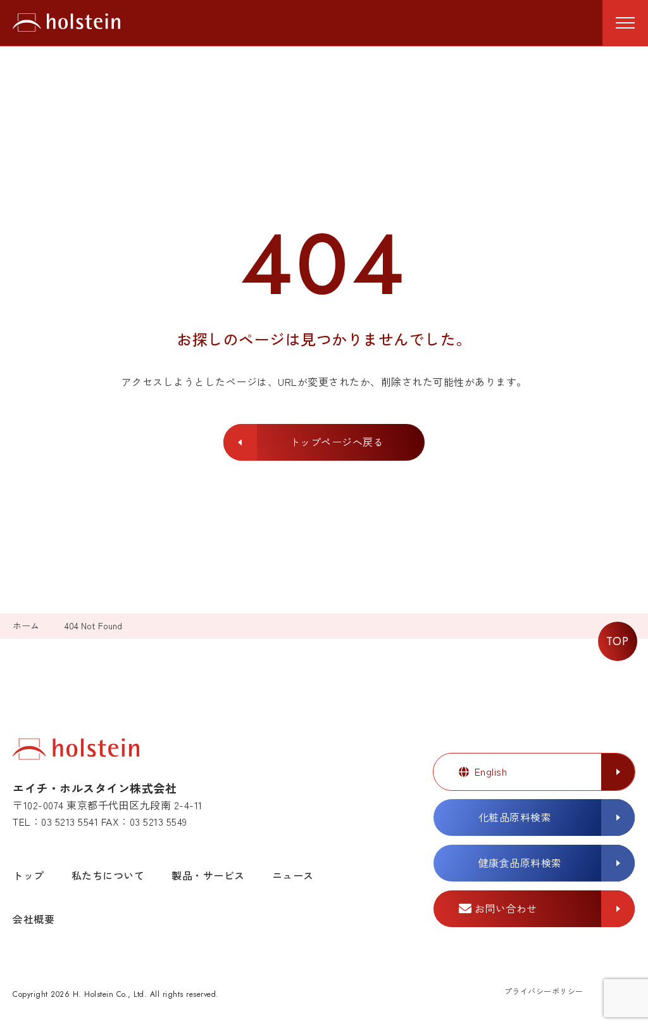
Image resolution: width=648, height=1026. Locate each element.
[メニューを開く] (625, 23)
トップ (28, 875)
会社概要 (33, 919)
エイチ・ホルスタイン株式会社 (66, 22)
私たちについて (108, 875)
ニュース (293, 875)
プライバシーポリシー (543, 990)
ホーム (26, 626)
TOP (618, 641)
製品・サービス (208, 875)
